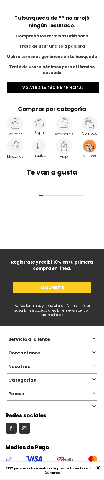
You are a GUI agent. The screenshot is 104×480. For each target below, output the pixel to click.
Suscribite (52, 287)
